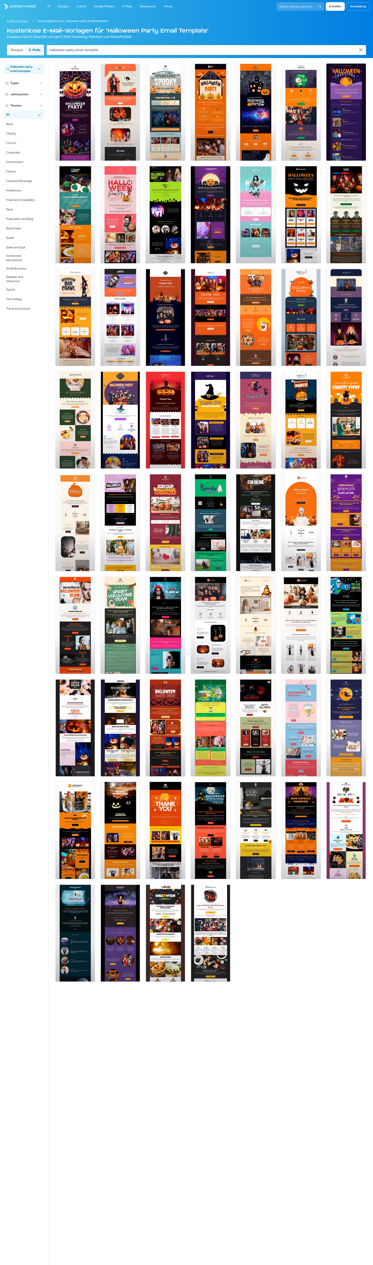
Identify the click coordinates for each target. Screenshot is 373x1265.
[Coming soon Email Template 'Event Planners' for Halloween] (346, 317)
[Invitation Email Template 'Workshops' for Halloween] (120, 728)
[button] (41, 83)
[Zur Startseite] (17, 6)
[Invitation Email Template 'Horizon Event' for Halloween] (301, 112)
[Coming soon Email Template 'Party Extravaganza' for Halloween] (256, 317)
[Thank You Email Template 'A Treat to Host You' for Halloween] (211, 317)
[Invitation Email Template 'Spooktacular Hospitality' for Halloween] (211, 830)
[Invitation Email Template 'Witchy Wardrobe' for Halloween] (301, 522)
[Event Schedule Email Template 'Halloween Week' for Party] (301, 214)
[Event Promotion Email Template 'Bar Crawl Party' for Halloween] (75, 317)
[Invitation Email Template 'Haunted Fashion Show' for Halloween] (301, 625)
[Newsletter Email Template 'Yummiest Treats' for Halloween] (75, 830)
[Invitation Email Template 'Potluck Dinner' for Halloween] (346, 830)
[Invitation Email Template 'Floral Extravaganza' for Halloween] (346, 522)
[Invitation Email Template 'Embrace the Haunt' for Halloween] (165, 522)
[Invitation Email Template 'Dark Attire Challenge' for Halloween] (346, 728)
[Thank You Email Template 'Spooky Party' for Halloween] (165, 830)
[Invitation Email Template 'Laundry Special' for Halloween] (211, 522)
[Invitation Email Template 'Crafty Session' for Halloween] (346, 625)
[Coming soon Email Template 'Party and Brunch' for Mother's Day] (75, 420)
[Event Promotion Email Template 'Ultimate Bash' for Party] (256, 214)
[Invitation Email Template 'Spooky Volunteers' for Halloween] (120, 625)
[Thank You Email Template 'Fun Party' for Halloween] (256, 420)
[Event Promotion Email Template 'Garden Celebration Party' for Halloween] (211, 214)
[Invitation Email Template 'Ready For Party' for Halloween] (256, 112)
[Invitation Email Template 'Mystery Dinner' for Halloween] (211, 933)
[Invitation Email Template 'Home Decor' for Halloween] (75, 522)
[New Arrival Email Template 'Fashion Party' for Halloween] (120, 830)
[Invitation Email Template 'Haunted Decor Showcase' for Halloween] (256, 625)
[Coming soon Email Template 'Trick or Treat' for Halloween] (301, 317)
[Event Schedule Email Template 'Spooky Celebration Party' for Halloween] (75, 214)
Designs (17, 50)
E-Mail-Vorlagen (18, 21)
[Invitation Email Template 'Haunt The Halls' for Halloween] (75, 728)
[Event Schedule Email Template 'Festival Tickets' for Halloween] (346, 112)
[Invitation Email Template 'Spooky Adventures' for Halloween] (120, 933)
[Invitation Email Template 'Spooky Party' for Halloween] (211, 112)
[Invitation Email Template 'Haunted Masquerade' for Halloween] (211, 625)
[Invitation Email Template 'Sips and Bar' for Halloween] (165, 933)
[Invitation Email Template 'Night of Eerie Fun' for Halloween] (75, 112)
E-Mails (34, 50)
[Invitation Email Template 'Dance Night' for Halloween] (165, 728)
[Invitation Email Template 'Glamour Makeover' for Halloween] (301, 728)
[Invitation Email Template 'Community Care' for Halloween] (346, 420)
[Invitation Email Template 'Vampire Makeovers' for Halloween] (165, 625)
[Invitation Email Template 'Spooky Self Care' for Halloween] (211, 728)
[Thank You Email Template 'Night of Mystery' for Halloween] (165, 317)
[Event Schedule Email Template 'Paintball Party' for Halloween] (346, 214)
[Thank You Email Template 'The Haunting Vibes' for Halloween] (211, 420)
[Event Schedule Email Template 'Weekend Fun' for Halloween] (120, 317)
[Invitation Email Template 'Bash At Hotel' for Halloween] (301, 830)
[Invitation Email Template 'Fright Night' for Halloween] (165, 112)
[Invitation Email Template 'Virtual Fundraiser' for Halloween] (120, 522)
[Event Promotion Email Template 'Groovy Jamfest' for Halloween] (120, 112)
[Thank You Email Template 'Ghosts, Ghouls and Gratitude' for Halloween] (165, 420)
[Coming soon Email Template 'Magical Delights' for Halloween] (301, 420)
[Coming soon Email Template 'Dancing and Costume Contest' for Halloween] (120, 420)
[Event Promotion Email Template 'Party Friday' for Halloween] (165, 214)
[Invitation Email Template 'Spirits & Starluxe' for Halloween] (256, 830)
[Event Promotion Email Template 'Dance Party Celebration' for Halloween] (120, 214)
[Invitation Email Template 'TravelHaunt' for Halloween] (75, 933)
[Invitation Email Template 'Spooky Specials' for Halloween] (75, 625)
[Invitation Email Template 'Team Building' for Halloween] (256, 522)
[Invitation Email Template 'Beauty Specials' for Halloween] (256, 728)
